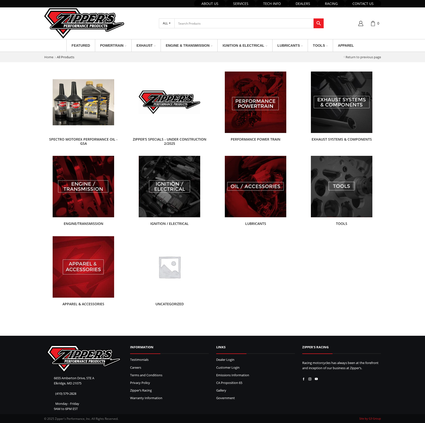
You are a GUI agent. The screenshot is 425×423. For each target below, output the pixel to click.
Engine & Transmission (188, 45)
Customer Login (228, 367)
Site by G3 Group (370, 418)
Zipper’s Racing (141, 390)
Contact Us (363, 3)
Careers (135, 367)
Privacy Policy (140, 383)
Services (240, 3)
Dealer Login (225, 360)
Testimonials (139, 360)
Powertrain (111, 45)
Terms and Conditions (146, 375)
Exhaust (145, 45)
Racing (331, 3)
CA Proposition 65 (229, 383)
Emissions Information (232, 375)
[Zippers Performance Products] (83, 359)
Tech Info (272, 3)
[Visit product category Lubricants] (255, 186)
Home (48, 57)
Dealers (303, 3)
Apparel (346, 45)
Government (225, 398)
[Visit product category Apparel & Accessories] (83, 267)
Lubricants (288, 45)
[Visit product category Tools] (341, 186)
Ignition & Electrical (243, 45)
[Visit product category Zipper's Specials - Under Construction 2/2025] (169, 102)
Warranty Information (146, 398)
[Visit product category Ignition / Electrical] (169, 186)
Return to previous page (363, 57)
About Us (209, 3)
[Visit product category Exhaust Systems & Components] (341, 102)
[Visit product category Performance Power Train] (255, 102)
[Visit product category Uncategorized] (169, 267)
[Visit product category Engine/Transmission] (83, 186)
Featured (81, 45)
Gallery (221, 390)
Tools (319, 45)
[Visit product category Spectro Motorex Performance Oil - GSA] (83, 102)
